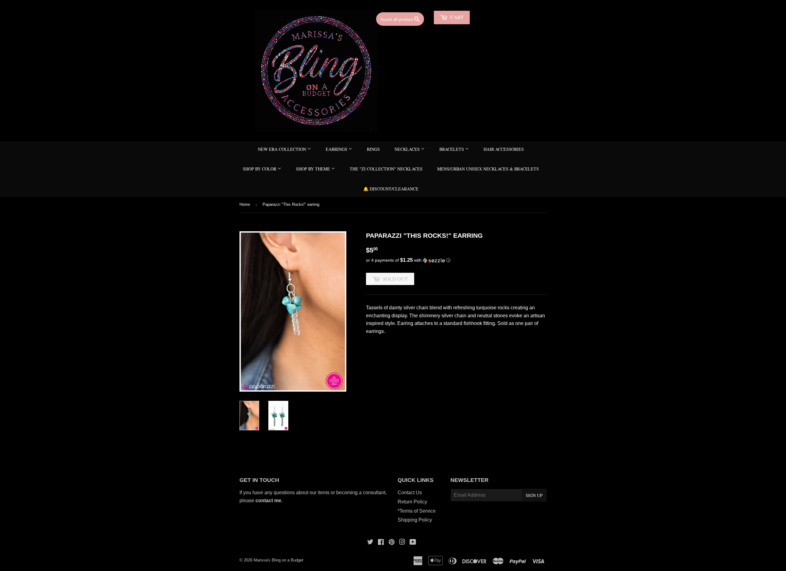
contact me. (269, 500)
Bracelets (452, 149)
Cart (456, 17)
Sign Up (534, 495)
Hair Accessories (504, 149)
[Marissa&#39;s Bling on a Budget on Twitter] (370, 542)
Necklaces (408, 149)
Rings (373, 149)
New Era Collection (282, 149)
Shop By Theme (313, 169)
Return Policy (412, 501)
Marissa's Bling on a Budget (278, 560)
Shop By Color (260, 169)
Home (244, 204)
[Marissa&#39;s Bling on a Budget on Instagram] (402, 542)
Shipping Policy (415, 519)
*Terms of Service (417, 511)
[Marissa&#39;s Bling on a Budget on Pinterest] (391, 542)
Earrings (337, 149)
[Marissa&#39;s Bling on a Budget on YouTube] (413, 542)
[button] (456, 260)
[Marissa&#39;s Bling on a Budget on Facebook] (381, 542)
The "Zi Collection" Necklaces (386, 169)
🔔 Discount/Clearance (390, 189)
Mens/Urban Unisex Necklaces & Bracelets (488, 169)
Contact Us (410, 492)
